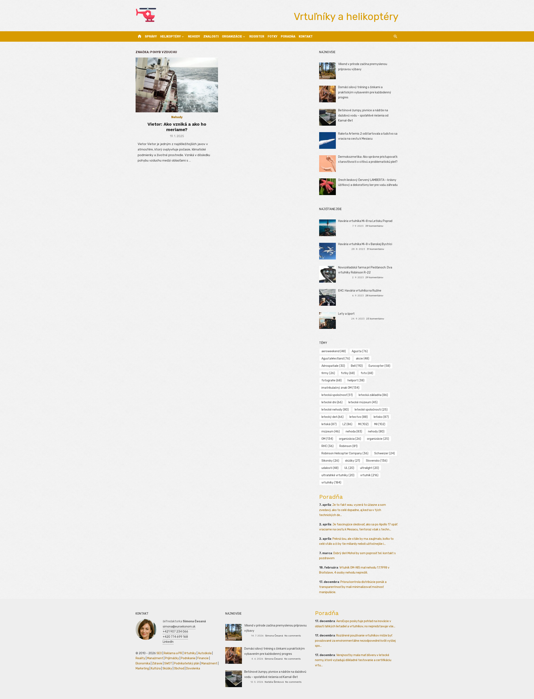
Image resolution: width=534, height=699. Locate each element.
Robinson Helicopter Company (344, 453)
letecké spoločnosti (371, 409)
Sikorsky (330, 460)
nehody (376, 431)
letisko (381, 417)
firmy (328, 373)
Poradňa (288, 36)
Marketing (142, 668)
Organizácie (232, 36)
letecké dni (332, 402)
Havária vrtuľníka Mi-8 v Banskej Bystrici (365, 244)
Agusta (360, 351)
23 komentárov (375, 318)
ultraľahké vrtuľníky (337, 475)
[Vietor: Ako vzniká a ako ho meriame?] (177, 85)
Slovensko (376, 460)
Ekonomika (143, 663)
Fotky (272, 36)
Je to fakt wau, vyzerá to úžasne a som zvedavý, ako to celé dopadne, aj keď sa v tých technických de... (352, 510)
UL (349, 468)
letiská (329, 424)
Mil (379, 424)
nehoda (354, 431)
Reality (140, 658)
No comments (293, 635)
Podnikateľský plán (186, 663)
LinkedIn (168, 642)
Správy (151, 36)
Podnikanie (188, 658)
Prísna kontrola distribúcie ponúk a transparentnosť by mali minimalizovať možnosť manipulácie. (353, 587)
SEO (159, 653)
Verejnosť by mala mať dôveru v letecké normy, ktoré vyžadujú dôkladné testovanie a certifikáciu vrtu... (353, 660)
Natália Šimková (274, 681)
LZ (347, 424)
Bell (357, 366)
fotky (348, 373)
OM (327, 439)
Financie (203, 658)
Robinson (348, 446)
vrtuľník (369, 475)
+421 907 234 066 (175, 631)
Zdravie (157, 663)
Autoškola (205, 653)
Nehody (194, 36)
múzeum (330, 431)
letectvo (358, 417)
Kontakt (306, 36)
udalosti (330, 468)
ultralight (369, 468)
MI (363, 424)
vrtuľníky (331, 482)
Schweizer (384, 453)
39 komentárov (374, 225)
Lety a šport (346, 314)
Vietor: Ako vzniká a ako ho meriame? (176, 127)
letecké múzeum (363, 402)
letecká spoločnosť (337, 395)
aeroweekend (333, 351)
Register (256, 36)
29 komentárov (374, 277)
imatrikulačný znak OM (340, 388)
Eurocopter (379, 366)
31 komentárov (375, 249)
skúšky (352, 460)
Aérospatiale (333, 366)
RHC (327, 446)
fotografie (331, 380)
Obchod (179, 668)
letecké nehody (335, 409)
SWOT (168, 663)
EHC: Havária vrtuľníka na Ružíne (359, 290)
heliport (356, 380)
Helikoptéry (170, 36)
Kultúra (156, 668)
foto (367, 373)
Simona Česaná (274, 635)
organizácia (350, 439)
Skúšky (167, 668)
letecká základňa (373, 395)
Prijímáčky (172, 658)
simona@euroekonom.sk (179, 626)
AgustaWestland (335, 358)
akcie (362, 358)
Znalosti (211, 36)
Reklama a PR (173, 653)
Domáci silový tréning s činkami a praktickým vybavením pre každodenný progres (364, 92)
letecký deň (332, 417)
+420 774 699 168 (175, 637)
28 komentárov (374, 295)
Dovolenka (193, 668)
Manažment (155, 658)
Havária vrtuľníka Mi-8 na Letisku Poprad (365, 221)
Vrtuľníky (190, 653)
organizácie (378, 439)
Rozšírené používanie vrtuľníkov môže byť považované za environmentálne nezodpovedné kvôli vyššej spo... (355, 641)
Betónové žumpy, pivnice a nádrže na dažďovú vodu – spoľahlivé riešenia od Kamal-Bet (363, 115)
